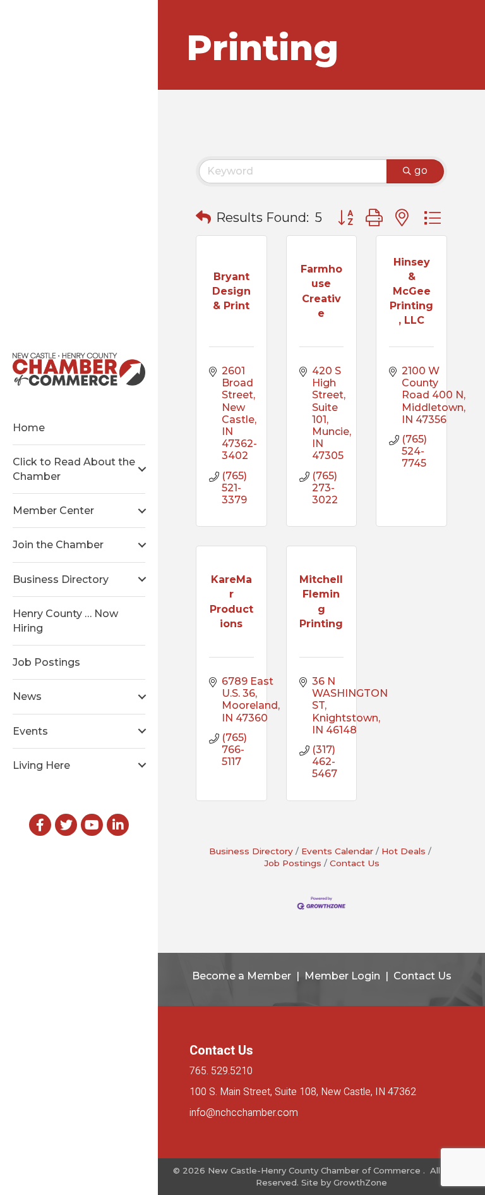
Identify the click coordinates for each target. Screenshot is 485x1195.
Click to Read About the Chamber (74, 469)
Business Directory (61, 579)
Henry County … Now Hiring (65, 621)
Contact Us (355, 863)
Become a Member (241, 976)
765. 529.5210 (221, 1071)
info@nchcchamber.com (243, 1112)
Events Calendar (337, 851)
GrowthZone (360, 1182)
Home (29, 428)
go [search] (421, 170)
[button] (203, 217)
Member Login (342, 976)
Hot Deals (403, 851)
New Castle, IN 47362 (302, 1092)
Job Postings (46, 662)
